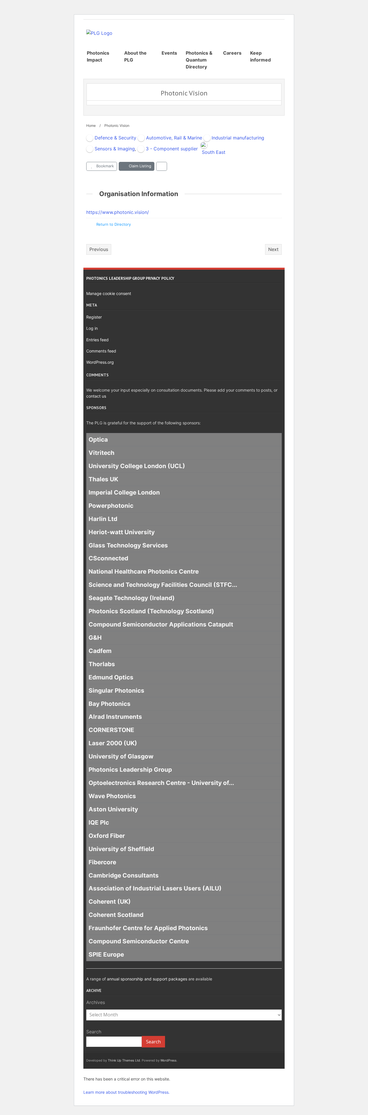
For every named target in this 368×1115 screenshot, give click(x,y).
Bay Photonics (110, 703)
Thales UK (103, 479)
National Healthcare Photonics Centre (144, 571)
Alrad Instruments (115, 717)
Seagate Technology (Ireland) (132, 597)
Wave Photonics (112, 796)
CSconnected (108, 558)
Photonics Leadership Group (130, 769)
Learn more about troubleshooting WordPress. (126, 1092)
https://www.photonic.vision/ (117, 212)
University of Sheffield (121, 848)
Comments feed (101, 350)
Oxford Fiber (107, 835)
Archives (95, 1002)
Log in (92, 328)
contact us (96, 396)
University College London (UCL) (137, 466)
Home (91, 125)
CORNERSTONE (111, 730)
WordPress (168, 1060)
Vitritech (101, 452)
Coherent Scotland (116, 915)
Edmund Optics (111, 677)
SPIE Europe (106, 954)
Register (94, 317)
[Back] (161, 166)
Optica (98, 439)
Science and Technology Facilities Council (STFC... (163, 585)
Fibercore (102, 862)
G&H (95, 637)
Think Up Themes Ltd (124, 1060)
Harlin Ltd (103, 518)
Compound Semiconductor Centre (139, 941)
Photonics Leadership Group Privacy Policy (130, 278)
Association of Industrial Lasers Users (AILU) (155, 888)
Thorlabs (102, 664)
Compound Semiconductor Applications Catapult (161, 624)
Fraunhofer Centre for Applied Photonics (148, 928)
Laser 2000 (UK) (113, 743)
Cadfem (100, 650)
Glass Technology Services (128, 545)
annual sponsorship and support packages (147, 978)
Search (93, 1031)
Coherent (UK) (110, 901)
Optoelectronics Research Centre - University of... (161, 782)
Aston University (113, 809)
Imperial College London (124, 492)
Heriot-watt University (122, 532)
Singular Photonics (116, 690)
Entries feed (97, 339)
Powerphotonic (111, 505)
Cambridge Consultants (124, 875)
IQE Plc (99, 822)
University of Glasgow (121, 756)
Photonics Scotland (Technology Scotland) (151, 611)
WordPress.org (100, 362)
